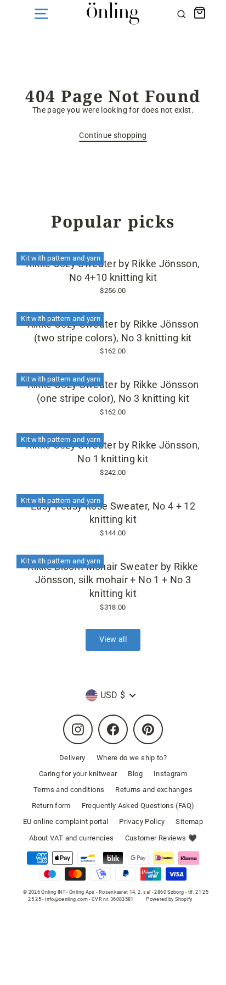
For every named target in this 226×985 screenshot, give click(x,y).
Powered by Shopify (169, 899)
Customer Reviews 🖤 (161, 838)
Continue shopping (112, 135)
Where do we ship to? (132, 758)
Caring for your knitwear (78, 774)
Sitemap (189, 821)
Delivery (72, 758)
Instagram (170, 774)
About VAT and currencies (71, 838)
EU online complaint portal (65, 821)
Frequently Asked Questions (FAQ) (138, 805)
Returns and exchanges (154, 789)
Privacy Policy (142, 821)
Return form (51, 805)
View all (113, 639)
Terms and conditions (68, 789)
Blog (135, 774)
